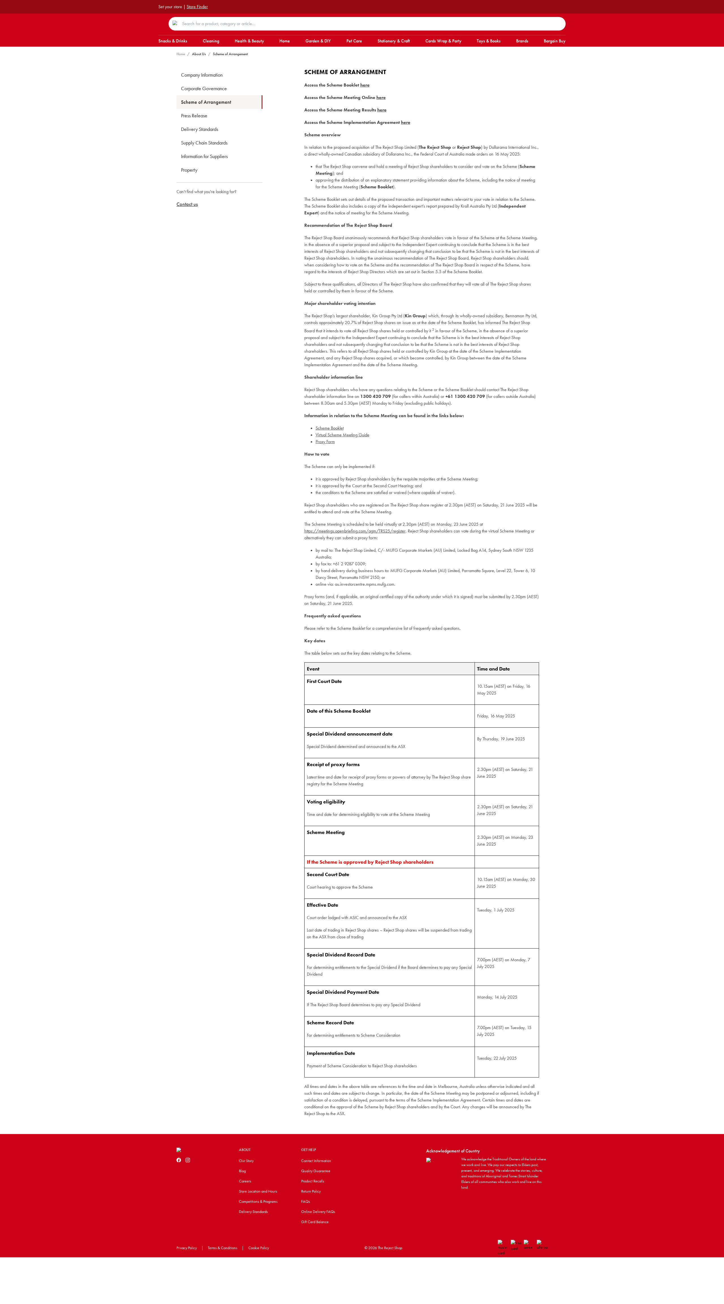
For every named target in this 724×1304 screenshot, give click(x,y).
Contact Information (316, 1160)
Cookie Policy (258, 1247)
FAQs (305, 1201)
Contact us (187, 204)
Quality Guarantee (315, 1170)
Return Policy (311, 1191)
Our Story (246, 1160)
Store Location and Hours (258, 1191)
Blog (242, 1170)
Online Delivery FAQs (318, 1211)
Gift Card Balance (315, 1221)
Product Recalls (312, 1181)
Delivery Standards (253, 1211)
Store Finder (197, 7)
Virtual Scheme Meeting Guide (342, 435)
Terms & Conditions (222, 1247)
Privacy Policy (186, 1247)
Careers (245, 1181)
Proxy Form (325, 442)
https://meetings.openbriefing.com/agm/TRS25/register (355, 531)
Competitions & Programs (258, 1201)
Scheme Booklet (330, 428)
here (365, 85)
